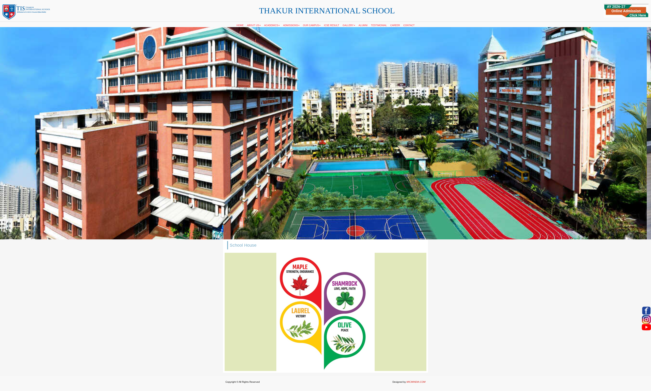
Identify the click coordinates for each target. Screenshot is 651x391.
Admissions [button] (290, 25)
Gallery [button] (348, 25)
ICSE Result (331, 25)
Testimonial (379, 25)
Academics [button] (271, 25)
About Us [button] (253, 25)
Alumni (363, 25)
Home (240, 25)
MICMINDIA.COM (416, 381)
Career (395, 25)
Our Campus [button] (311, 25)
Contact (409, 25)
